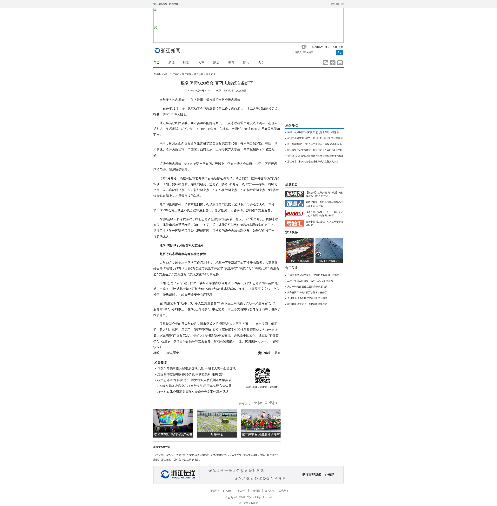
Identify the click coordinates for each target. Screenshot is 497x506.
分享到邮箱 (340, 62)
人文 (261, 62)
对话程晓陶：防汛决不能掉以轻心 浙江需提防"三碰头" (325, 204)
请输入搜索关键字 (304, 52)
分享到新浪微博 (332, 62)
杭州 (208, 74)
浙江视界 (291, 232)
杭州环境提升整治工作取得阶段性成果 (307, 304)
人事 (201, 62)
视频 (231, 62)
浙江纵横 (198, 74)
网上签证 (342, 4)
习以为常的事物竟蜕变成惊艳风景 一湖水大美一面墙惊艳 (196, 368)
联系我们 (283, 490)
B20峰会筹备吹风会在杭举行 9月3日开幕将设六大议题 (194, 386)
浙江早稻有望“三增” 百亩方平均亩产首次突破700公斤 (314, 144)
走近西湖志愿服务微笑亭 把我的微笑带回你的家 (190, 374)
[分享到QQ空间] (255, 403)
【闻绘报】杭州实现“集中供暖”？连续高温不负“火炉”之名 (324, 194)
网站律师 (228, 490)
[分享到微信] (271, 403)
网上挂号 (337, 4)
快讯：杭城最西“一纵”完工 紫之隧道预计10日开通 (313, 132)
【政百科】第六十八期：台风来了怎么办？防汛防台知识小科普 (324, 214)
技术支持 (269, 490)
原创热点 (291, 125)
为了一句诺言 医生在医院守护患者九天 (307, 286)
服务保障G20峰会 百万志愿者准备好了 (307, 292)
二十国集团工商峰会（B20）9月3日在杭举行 (310, 280)
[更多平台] (276, 403)
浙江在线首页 (160, 4)
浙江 (171, 62)
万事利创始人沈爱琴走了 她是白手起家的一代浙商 (313, 275)
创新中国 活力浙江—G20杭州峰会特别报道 (324, 223)
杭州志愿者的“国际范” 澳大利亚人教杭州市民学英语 (194, 380)
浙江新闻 (167, 50)
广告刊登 (255, 490)
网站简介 (214, 490)
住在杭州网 (333, 4)
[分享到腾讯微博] (266, 403)
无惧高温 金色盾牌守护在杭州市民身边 (307, 298)
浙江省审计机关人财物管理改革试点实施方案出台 (313, 161)
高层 (216, 62)
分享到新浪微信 (325, 62)
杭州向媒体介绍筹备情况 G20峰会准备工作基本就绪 (193, 391)
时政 (186, 62)
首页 (156, 62)
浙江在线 (175, 74)
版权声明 (241, 490)
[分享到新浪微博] (260, 403)
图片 (246, 62)
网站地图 (174, 4)
